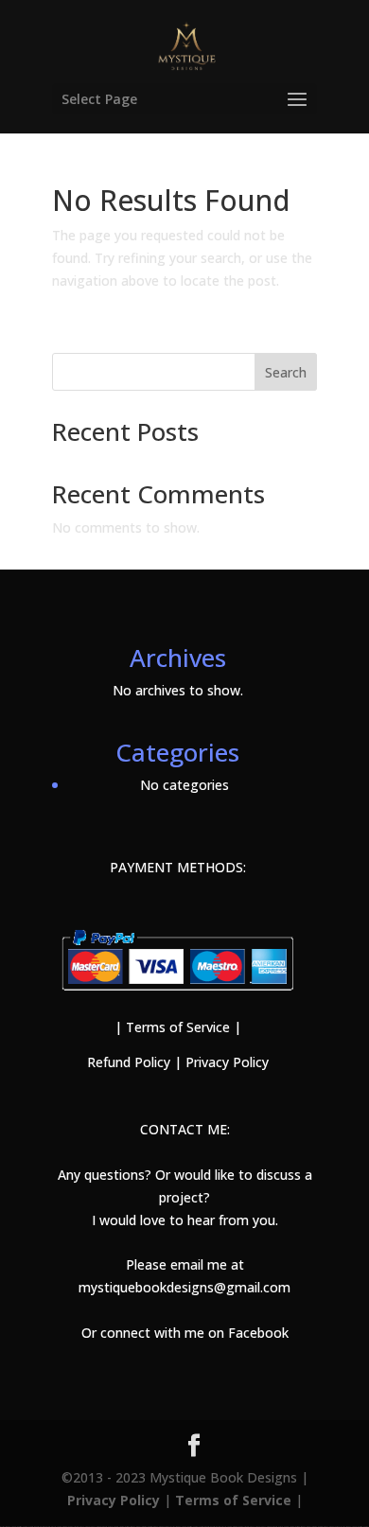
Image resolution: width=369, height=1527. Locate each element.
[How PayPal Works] (177, 995)
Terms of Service (176, 1027)
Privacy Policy (227, 1062)
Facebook (258, 1333)
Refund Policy (128, 1062)
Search (286, 372)
